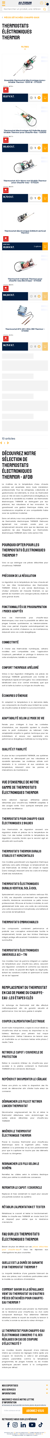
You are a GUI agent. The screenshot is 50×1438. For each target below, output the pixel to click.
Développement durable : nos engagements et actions (25, 1435)
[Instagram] (15, 1424)
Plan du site (38, 1434)
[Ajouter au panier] (45, 98)
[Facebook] (8, 1424)
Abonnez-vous (35, 1411)
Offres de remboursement (22, 1432)
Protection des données (12, 1434)
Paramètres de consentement (27, 1434)
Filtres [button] (25, 46)
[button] (3, 3)
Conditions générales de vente (37, 1432)
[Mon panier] (46, 3)
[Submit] (44, 9)
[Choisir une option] (45, 246)
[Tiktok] (41, 1424)
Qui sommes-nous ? (9, 1432)
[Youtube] (32, 1424)
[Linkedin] (23, 1424)
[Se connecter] (41, 3)
